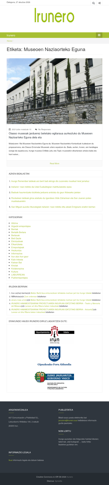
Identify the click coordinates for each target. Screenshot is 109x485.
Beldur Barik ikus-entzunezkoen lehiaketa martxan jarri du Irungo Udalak (61, 293)
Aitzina (14, 223)
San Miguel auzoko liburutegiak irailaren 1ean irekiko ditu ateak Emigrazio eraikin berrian (53, 206)
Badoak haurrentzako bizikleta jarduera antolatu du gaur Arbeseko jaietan (46, 192)
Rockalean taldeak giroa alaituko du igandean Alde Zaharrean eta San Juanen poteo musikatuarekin (51, 200)
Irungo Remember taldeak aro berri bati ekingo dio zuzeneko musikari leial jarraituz (50, 181)
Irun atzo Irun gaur (19, 256)
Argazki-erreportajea (21, 226)
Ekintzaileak (17, 241)
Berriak (14, 229)
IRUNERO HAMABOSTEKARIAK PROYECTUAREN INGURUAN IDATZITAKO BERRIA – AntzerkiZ (52, 309)
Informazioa (16, 253)
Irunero (11, 35)
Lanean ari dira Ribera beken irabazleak (42, 306)
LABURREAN (18, 274)
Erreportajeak (17, 247)
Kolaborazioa (17, 268)
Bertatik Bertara (18, 232)
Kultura (14, 271)
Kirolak (14, 265)
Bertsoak (15, 235)
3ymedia (58, 481)
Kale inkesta (17, 259)
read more (54, 163)
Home (9, 40)
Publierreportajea (19, 277)
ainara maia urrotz (19, 300)
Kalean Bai (16, 262)
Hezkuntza (16, 250)
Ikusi (10, 460)
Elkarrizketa (16, 244)
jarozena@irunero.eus (67, 420)
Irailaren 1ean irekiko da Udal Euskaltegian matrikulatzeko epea (41, 186)
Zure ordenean (30, 296)
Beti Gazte (16, 238)
